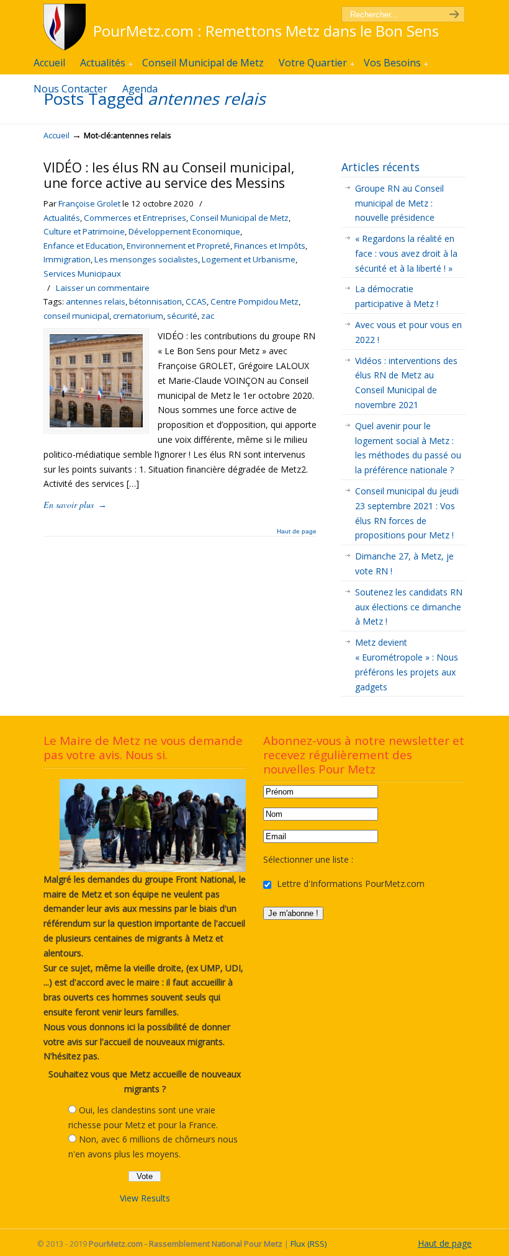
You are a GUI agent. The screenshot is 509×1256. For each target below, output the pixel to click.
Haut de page (297, 531)
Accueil (56, 135)
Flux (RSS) (309, 1244)
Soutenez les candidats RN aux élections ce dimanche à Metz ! (408, 607)
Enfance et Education (83, 245)
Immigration (67, 259)
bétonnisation (155, 301)
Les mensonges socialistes (146, 259)
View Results (145, 1198)
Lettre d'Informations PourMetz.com (349, 883)
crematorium (138, 315)
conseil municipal (76, 315)
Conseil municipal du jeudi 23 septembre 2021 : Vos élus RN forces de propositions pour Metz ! (407, 513)
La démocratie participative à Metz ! (396, 296)
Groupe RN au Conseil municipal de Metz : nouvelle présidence (399, 203)
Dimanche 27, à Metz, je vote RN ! (404, 563)
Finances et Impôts (269, 245)
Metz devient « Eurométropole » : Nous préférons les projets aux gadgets (406, 664)
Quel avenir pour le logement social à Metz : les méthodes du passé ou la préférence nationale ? (408, 448)
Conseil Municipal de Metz (239, 217)
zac (207, 315)
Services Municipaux (82, 273)
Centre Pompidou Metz (254, 301)
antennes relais (95, 301)
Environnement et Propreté (178, 245)
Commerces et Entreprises (135, 217)
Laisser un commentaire (103, 287)
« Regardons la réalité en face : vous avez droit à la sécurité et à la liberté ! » (406, 253)
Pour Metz (66, 27)
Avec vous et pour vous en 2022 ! (408, 332)
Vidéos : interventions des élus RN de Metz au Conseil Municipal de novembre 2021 (406, 383)
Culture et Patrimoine (84, 231)
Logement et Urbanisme (248, 259)
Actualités (61, 217)
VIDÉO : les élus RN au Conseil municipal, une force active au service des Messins (168, 175)
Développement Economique (184, 231)
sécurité (182, 315)
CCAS (196, 301)
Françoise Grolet (89, 203)
